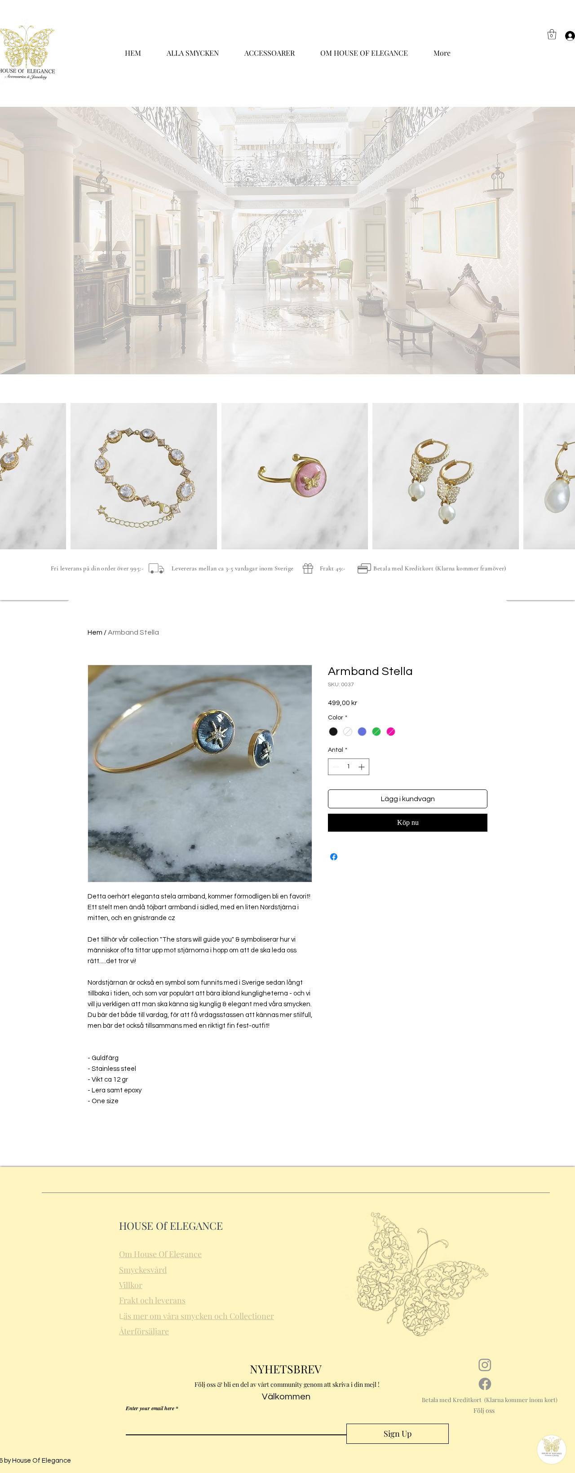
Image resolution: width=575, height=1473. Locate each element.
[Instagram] (485, 1364)
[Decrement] (335, 767)
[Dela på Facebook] (333, 856)
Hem (95, 632)
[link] (552, 34)
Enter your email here (150, 1408)
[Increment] (362, 767)
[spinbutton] (349, 767)
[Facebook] (485, 1384)
